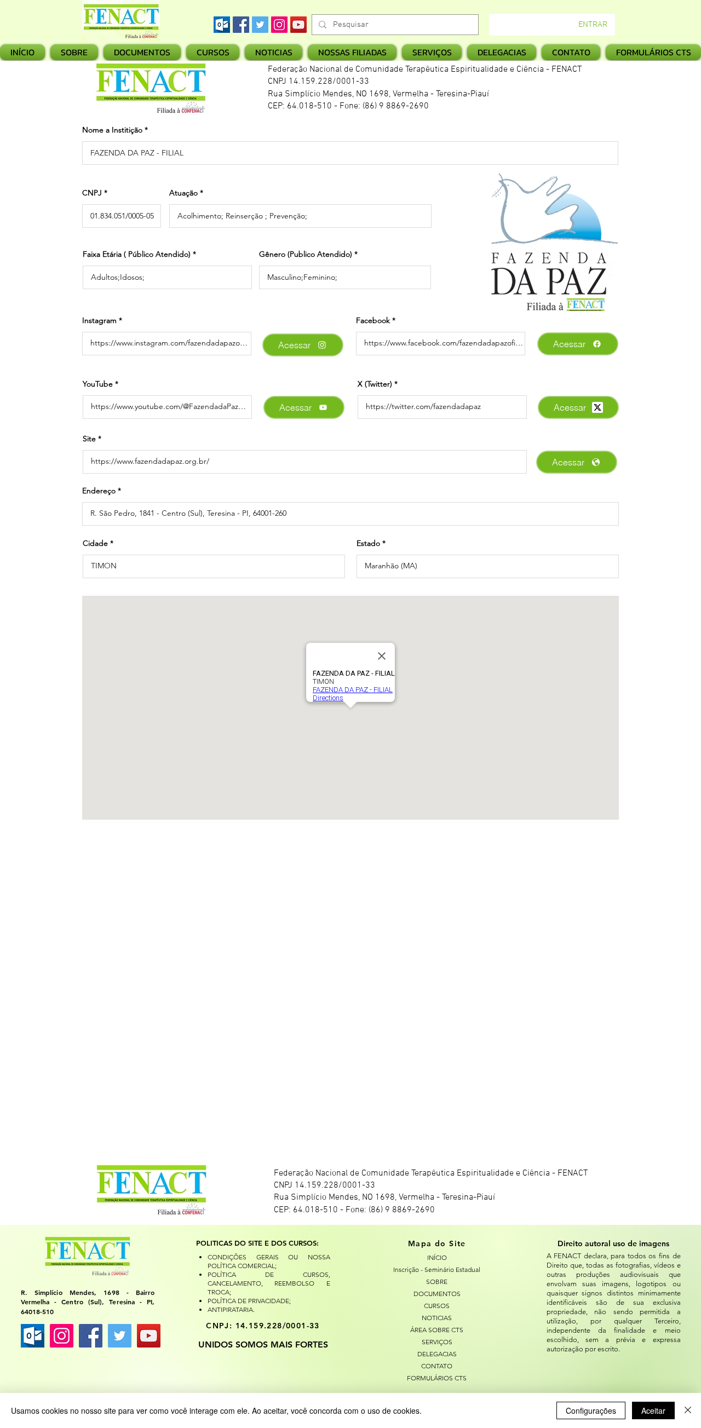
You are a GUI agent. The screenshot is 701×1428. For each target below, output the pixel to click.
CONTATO (436, 1366)
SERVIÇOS (437, 1342)
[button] (352, 52)
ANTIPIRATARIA (230, 1309)
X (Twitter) (375, 384)
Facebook (373, 320)
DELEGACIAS (437, 1354)
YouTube (98, 384)
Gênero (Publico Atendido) (305, 254)
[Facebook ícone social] (90, 1336)
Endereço (99, 490)
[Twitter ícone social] (119, 1336)
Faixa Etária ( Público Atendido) (137, 254)
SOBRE (436, 1281)
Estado (368, 543)
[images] (222, 24)
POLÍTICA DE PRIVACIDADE (248, 1301)
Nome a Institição (112, 130)
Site (89, 438)
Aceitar (653, 1410)
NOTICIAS (437, 1318)
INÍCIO (437, 1257)
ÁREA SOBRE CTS (436, 1330)
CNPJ (92, 193)
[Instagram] (279, 24)
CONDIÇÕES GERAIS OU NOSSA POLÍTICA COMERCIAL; (269, 1261)
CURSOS (437, 1306)
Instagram (99, 320)
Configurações (591, 1410)
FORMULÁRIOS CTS (437, 1378)
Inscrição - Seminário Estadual (437, 1269)
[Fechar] (687, 1410)
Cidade (95, 543)
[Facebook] (241, 24)
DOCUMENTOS (437, 1293)
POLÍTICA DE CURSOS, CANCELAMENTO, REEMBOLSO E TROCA (269, 1283)
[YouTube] (298, 24)
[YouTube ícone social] (148, 1336)
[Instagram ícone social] (61, 1336)
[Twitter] (260, 24)
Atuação (183, 193)
